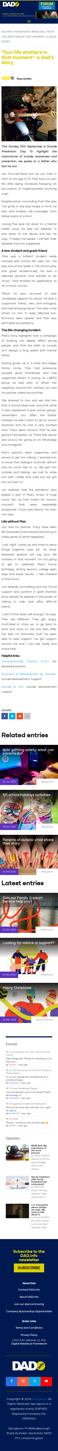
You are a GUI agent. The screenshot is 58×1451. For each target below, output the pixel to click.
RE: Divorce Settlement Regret (22, 1088)
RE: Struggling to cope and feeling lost (26, 1104)
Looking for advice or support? (28, 943)
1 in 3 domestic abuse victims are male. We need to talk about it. (39, 1210)
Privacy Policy (29, 1335)
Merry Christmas (17, 988)
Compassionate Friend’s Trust (24, 661)
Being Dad (38, 32)
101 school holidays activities (27, 795)
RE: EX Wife (12, 1119)
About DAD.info (44, 1020)
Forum (11, 1044)
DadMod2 (14, 1083)
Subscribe (29, 1268)
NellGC (12, 1065)
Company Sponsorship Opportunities (29, 1311)
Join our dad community (29, 1304)
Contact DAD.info (29, 1289)
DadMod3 (14, 1098)
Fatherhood (22, 32)
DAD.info (6, 32)
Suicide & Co (11, 686)
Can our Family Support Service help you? (23, 899)
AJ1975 (12, 1126)
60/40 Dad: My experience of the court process (39, 1149)
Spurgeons (39, 1399)
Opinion (13, 1138)
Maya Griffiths (42, 1156)
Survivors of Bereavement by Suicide (28, 674)
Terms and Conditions (29, 1327)
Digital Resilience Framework (29, 1343)
